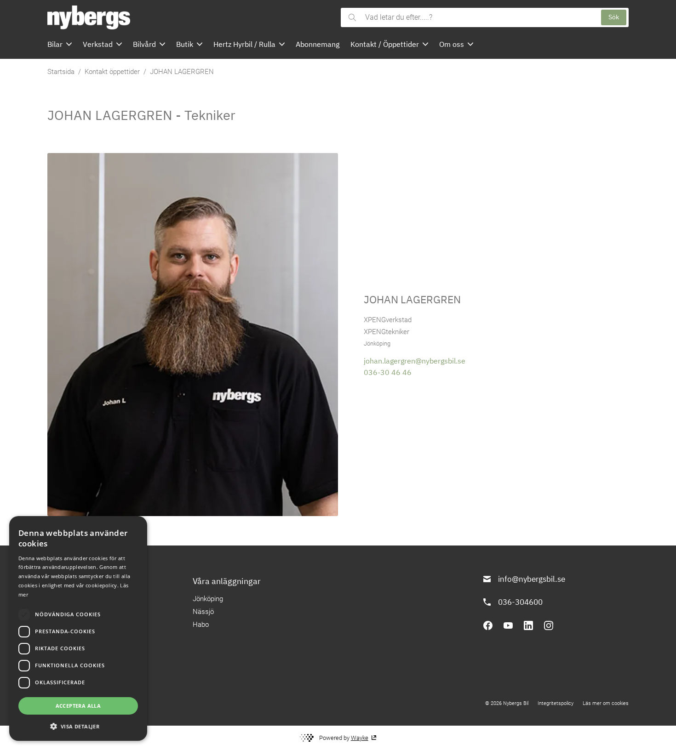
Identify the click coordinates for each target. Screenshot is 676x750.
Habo (201, 624)
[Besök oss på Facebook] (488, 625)
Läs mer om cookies (606, 703)
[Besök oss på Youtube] (508, 625)
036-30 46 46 (388, 372)
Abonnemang (317, 44)
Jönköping (208, 599)
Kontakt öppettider (112, 72)
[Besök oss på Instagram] (548, 625)
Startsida (60, 72)
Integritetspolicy (555, 703)
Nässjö (203, 612)
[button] (78, 726)
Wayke (359, 737)
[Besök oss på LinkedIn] (528, 625)
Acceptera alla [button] (78, 705)
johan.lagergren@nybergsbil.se (414, 360)
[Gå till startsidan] (191, 17)
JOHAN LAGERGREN (182, 72)
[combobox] (478, 17)
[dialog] (78, 628)
